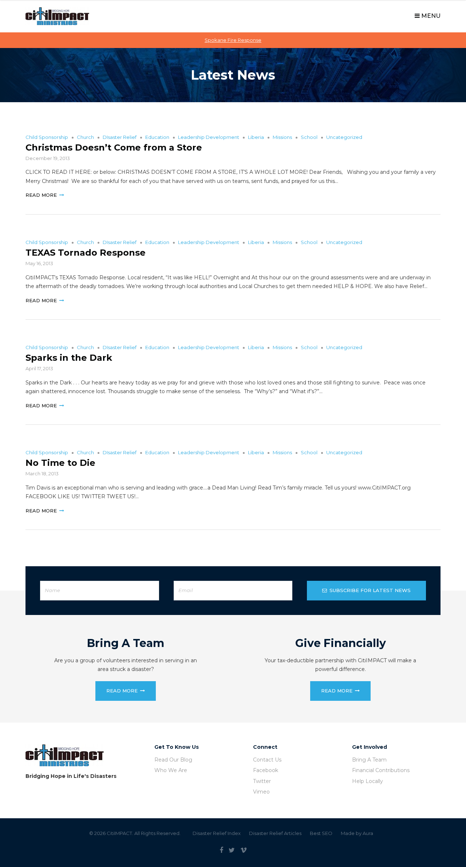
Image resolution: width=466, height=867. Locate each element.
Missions (282, 137)
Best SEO (321, 833)
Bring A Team (369, 759)
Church (85, 137)
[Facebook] (221, 850)
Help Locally (367, 781)
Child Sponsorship (46, 137)
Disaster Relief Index (217, 833)
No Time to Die (60, 463)
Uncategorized (344, 137)
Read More (41, 195)
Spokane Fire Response (233, 40)
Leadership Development (208, 137)
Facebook (265, 770)
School (309, 137)
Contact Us (267, 759)
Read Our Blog (173, 759)
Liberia (256, 137)
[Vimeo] (243, 850)
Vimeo (261, 791)
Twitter (262, 781)
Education (157, 137)
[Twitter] (232, 850)
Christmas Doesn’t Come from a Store (113, 147)
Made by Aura (357, 833)
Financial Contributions (381, 770)
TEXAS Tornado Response (85, 252)
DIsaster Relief (120, 137)
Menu (430, 15)
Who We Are (170, 770)
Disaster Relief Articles (275, 833)
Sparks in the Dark (68, 357)
